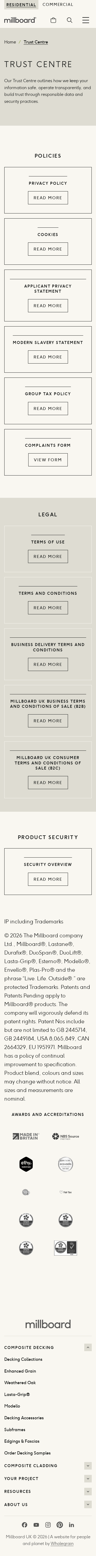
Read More (48, 197)
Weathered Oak (20, 1382)
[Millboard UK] (48, 1323)
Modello (12, 1406)
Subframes (14, 1429)
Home (10, 42)
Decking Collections (23, 1359)
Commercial (58, 4)
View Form (48, 459)
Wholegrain (62, 1543)
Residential (21, 4)
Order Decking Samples (27, 1453)
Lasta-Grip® (17, 1394)
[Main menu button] (86, 20)
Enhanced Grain (20, 1371)
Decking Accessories (24, 1418)
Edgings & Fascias (21, 1441)
